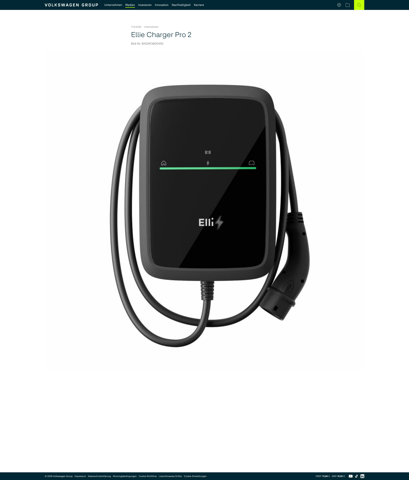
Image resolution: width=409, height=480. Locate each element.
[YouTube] (351, 476)
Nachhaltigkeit (181, 5)
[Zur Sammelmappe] (347, 5)
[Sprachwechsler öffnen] (339, 5)
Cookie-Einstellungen (195, 476)
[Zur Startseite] (71, 5)
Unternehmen (113, 5)
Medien (130, 5)
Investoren (145, 5)
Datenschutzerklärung (99, 476)
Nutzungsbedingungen (125, 476)
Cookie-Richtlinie (148, 476)
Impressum (80, 476)
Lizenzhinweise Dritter (170, 476)
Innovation (161, 5)
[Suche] (359, 5)
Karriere (199, 5)
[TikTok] (356, 476)
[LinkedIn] (362, 476)
